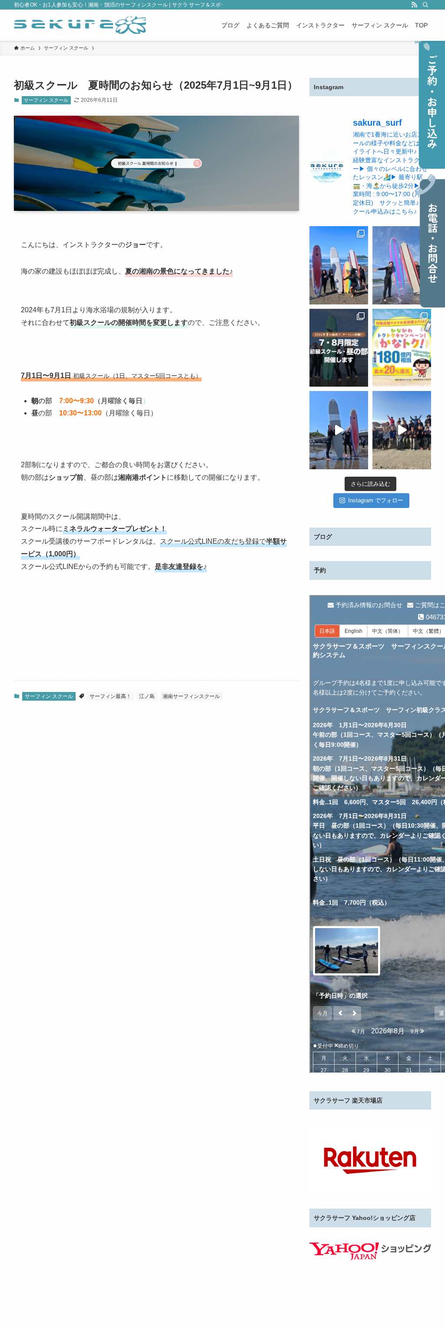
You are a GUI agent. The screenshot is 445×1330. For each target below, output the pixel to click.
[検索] (425, 5)
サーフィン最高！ (110, 696)
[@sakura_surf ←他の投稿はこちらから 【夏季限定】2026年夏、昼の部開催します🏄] (338, 348)
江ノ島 (147, 696)
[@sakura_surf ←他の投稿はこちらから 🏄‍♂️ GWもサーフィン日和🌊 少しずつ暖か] (338, 430)
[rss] (414, 5)
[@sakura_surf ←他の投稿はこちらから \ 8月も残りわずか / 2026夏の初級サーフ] (338, 265)
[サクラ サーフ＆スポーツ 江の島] (80, 25)
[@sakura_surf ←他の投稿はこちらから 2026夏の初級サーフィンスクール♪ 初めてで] (401, 265)
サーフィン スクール (46, 100)
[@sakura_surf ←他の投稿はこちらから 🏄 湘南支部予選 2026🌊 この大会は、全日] (401, 430)
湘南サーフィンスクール (191, 696)
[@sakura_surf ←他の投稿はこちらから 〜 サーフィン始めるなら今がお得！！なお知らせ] (401, 348)
